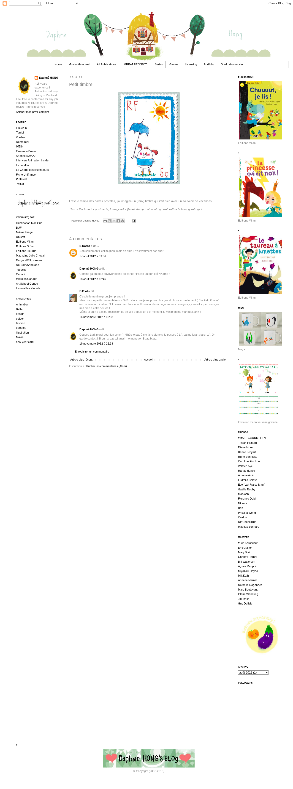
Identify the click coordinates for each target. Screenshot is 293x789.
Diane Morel (245, 447)
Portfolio (209, 64)
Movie (20, 337)
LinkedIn (21, 128)
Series (159, 64)
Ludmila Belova (248, 480)
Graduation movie (232, 64)
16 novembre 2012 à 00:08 (96, 317)
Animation (22, 304)
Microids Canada (26, 279)
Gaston (242, 517)
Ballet (19, 309)
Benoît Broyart (247, 452)
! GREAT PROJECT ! (135, 64)
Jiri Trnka (244, 599)
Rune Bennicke (247, 456)
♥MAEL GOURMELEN (252, 438)
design (20, 314)
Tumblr (20, 132)
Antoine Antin (246, 475)
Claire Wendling (248, 594)
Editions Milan (25, 241)
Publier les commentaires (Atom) (106, 366)
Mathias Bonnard (248, 526)
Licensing (191, 64)
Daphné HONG (88, 268)
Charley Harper (247, 557)
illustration (22, 332)
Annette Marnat (247, 580)
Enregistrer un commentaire (92, 351)
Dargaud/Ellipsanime (29, 260)
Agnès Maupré (247, 566)
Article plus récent (81, 359)
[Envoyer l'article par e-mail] (133, 220)
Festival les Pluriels (28, 288)
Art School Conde (27, 283)
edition (20, 318)
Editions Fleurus (26, 251)
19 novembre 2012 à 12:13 (96, 343)
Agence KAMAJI (26, 156)
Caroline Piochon (249, 461)
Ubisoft (20, 237)
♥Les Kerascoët (248, 543)
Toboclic (21, 269)
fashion (20, 323)
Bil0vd (83, 291)
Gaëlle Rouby (246, 489)
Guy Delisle (245, 603)
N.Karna (84, 246)
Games (173, 64)
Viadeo (20, 137)
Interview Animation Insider (32, 160)
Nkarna (242, 503)
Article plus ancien (215, 359)
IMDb (19, 146)
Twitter (20, 183)
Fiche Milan (23, 165)
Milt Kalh (243, 575)
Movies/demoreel (79, 64)
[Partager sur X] (113, 221)
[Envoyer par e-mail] (105, 221)
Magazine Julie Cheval (30, 255)
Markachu (244, 494)
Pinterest (21, 179)
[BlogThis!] (109, 221)
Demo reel (22, 142)
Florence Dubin (247, 498)
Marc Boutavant (248, 589)
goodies (21, 327)
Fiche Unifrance (26, 174)
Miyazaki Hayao (248, 571)
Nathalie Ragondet (250, 585)
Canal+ (20, 274)
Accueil (148, 359)
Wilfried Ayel (245, 466)
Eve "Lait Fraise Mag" (251, 484)
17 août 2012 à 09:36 (92, 256)
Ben (240, 508)
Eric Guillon (245, 547)
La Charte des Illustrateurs (32, 169)
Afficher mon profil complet (32, 112)
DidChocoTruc (247, 522)
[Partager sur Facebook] (118, 221)
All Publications (106, 64)
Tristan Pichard (247, 442)
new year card (25, 342)
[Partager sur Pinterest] (122, 221)
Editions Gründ (25, 246)
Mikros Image (24, 232)
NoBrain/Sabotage (27, 265)
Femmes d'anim (26, 151)
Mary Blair (244, 552)
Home (58, 64)
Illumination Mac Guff (29, 223)
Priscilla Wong (247, 512)
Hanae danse (246, 470)
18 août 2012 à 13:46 (92, 279)
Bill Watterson (246, 561)
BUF (19, 227)
